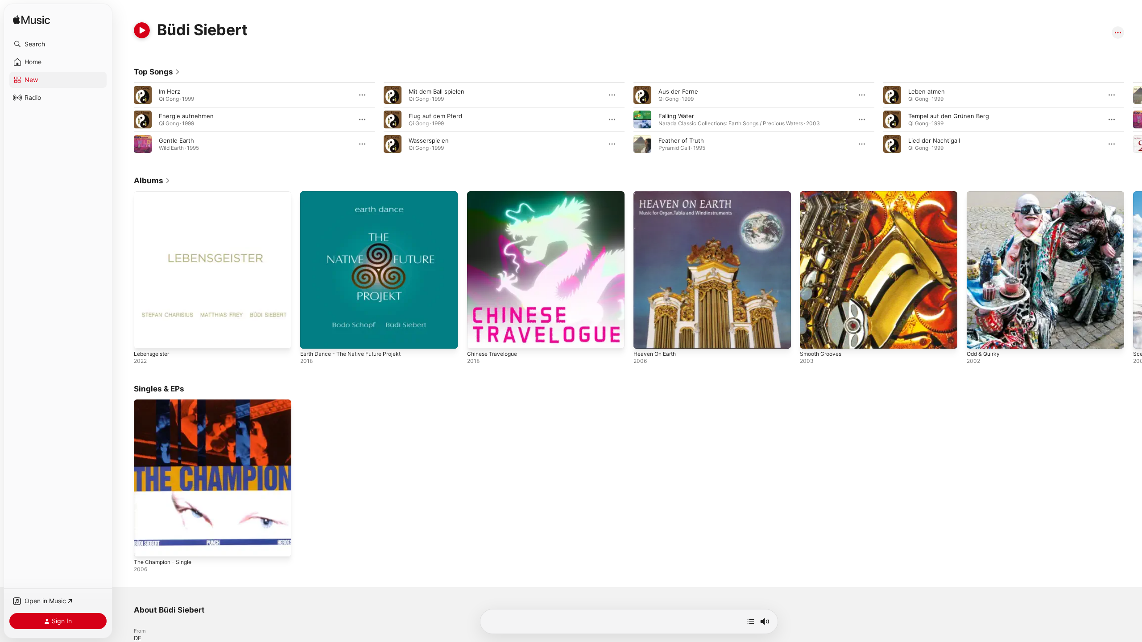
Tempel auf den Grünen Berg (948, 115)
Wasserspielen (429, 140)
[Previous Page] (125, 119)
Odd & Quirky (985, 194)
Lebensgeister (154, 194)
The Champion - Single (165, 403)
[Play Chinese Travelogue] (478, 337)
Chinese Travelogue (494, 194)
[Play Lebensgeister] (145, 337)
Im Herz (169, 91)
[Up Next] (750, 621)
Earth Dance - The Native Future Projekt (356, 194)
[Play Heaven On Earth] (644, 337)
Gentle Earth (176, 140)
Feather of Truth (681, 140)
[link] (157, 72)
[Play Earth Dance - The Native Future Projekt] (311, 337)
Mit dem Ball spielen (436, 91)
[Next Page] (1133, 119)
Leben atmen (926, 91)
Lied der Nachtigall (934, 140)
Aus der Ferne (678, 91)
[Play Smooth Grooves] (811, 337)
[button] (58, 44)
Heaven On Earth (657, 194)
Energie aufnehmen (186, 115)
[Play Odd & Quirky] (978, 337)
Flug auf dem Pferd (435, 115)
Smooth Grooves (823, 194)
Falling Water (676, 115)
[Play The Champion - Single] (145, 546)
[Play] (142, 30)
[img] (31, 20)
